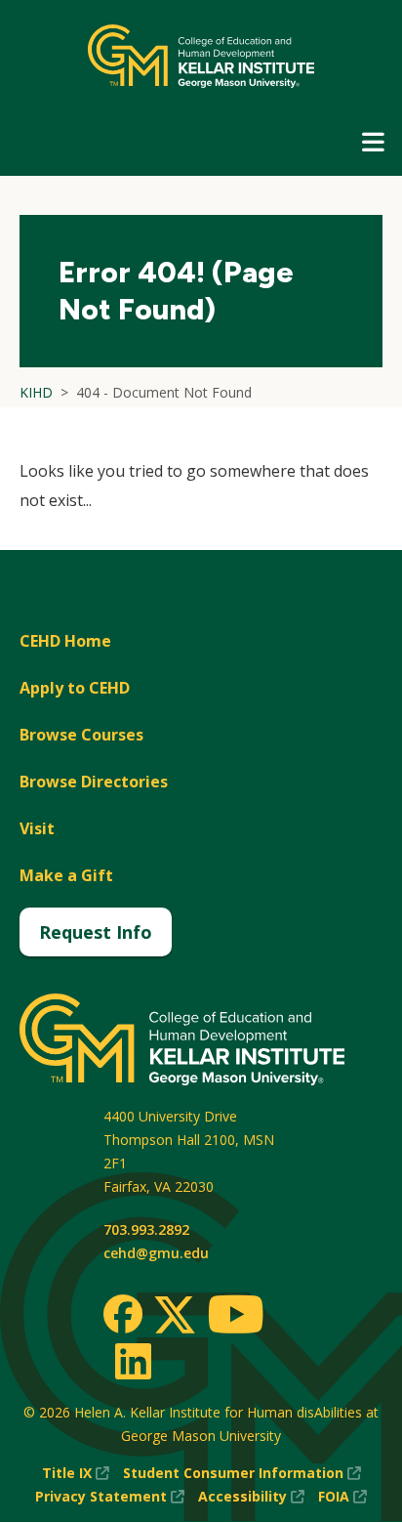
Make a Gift (66, 875)
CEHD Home (65, 641)
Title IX (75, 1473)
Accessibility (251, 1497)
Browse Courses (81, 734)
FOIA (342, 1497)
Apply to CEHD (75, 687)
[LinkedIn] (132, 1360)
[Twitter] (174, 1315)
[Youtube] (235, 1317)
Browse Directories (94, 781)
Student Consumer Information (242, 1473)
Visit (37, 828)
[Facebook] (122, 1313)
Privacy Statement (109, 1497)
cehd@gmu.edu (156, 1253)
